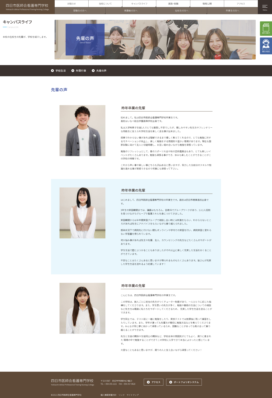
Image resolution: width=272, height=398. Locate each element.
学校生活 (61, 70)
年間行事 (81, 70)
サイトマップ (133, 394)
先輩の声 (101, 70)
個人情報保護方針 (108, 394)
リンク (122, 394)
